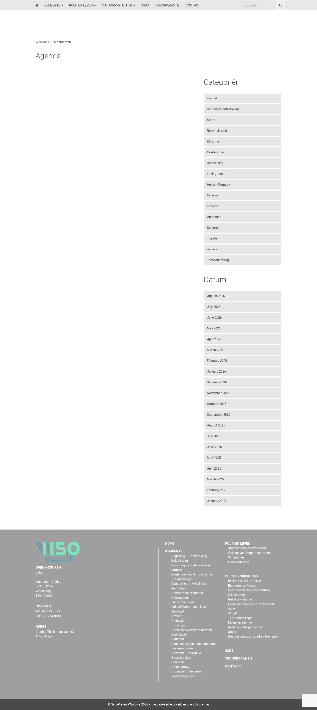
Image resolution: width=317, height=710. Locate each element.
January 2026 (216, 371)
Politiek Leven (81, 5)
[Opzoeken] (280, 5)
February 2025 (217, 490)
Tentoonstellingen (240, 618)
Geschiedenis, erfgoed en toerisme (253, 636)
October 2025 (216, 404)
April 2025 (214, 468)
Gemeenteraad (238, 562)
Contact (193, 5)
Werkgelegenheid (183, 676)
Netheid (176, 616)
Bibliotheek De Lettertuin (245, 581)
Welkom (41, 42)
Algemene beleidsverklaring (247, 548)
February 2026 (217, 361)
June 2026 (214, 318)
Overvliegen (179, 634)
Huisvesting (179, 598)
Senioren (213, 228)
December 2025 (218, 382)
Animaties (214, 217)
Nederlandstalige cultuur (245, 627)
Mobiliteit (177, 611)
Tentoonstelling (218, 260)
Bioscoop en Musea (242, 586)
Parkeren (177, 639)
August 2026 (216, 296)
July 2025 (213, 436)
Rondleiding (215, 163)
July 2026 (213, 307)
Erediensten (236, 595)
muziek (212, 249)
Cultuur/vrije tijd (117, 5)
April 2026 (214, 339)
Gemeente (52, 5)
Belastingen (179, 561)
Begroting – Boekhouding (189, 556)
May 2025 (214, 458)
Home (169, 543)
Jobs (145, 5)
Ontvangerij (179, 625)
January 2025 (216, 501)
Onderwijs (178, 621)
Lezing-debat (216, 174)
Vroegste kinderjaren (186, 671)
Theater (212, 238)
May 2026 (214, 328)
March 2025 (215, 479)
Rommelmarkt (217, 131)
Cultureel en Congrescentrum (249, 590)
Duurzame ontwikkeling (223, 109)
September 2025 (218, 415)
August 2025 (216, 425)
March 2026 (215, 350)
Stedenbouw (180, 667)
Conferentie (215, 152)
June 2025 (214, 447)
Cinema (212, 195)
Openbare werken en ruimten (191, 630)
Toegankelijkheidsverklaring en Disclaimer (180, 704)
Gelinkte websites (240, 599)
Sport (211, 120)
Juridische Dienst (183, 602)
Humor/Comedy (218, 185)
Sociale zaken (181, 658)
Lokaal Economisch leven (189, 607)
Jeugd (232, 613)
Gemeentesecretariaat (187, 593)
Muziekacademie (240, 622)
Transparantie (167, 5)
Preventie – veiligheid (186, 653)
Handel (212, 98)
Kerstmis (213, 141)
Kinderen (213, 206)
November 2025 (218, 393)
